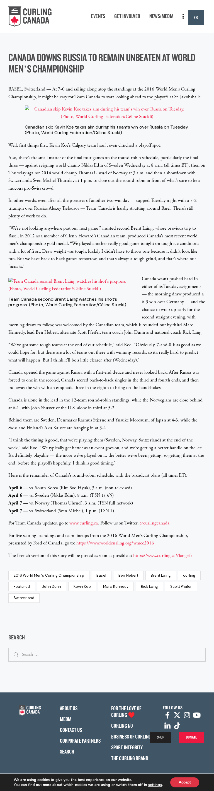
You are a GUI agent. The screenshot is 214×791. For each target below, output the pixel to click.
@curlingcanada (154, 523)
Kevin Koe (82, 586)
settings (155, 784)
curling (189, 575)
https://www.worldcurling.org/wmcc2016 (115, 543)
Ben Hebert (128, 575)
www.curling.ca (83, 523)
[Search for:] (107, 654)
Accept (185, 782)
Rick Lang (149, 586)
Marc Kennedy (115, 586)
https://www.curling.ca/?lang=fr (162, 556)
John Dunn (51, 586)
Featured (22, 586)
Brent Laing (161, 575)
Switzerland (24, 598)
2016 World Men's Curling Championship (49, 575)
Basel (101, 575)
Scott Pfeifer (181, 586)
